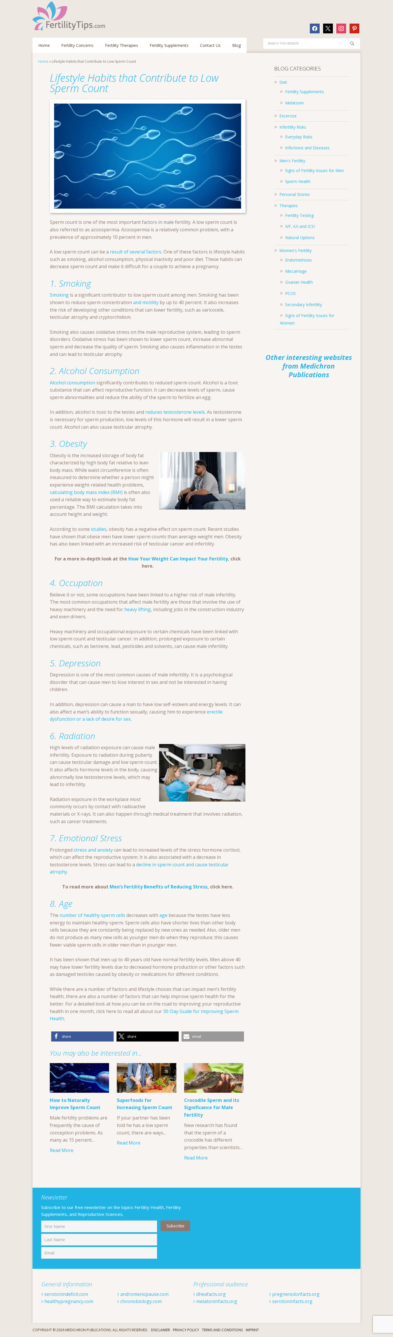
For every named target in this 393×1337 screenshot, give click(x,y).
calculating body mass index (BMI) (86, 492)
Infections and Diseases (307, 147)
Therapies (288, 205)
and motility (146, 302)
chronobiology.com (140, 1301)
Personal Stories (294, 194)
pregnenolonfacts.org (295, 1294)
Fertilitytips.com (70, 15)
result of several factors (135, 252)
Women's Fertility (295, 250)
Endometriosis (298, 260)
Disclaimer (160, 1330)
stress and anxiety (93, 850)
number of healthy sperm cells (92, 915)
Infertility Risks (292, 127)
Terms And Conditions (222, 1330)
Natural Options (300, 237)
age (163, 915)
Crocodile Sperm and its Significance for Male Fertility (211, 1107)
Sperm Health (297, 181)
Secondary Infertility (303, 304)
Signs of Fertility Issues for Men (314, 170)
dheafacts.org (210, 1294)
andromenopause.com (144, 1294)
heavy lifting (137, 609)
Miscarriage (296, 271)
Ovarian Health (299, 282)
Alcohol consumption (72, 382)
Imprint (252, 1330)
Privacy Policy (186, 1330)
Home (43, 61)
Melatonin (294, 103)
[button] (82, 1036)
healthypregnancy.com (68, 1301)
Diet (283, 82)
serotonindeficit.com (65, 1294)
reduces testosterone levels (175, 412)
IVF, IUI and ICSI (300, 226)
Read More (61, 1150)
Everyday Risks (298, 137)
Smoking (59, 295)
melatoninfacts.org (216, 1301)
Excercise (288, 116)
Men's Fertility (292, 160)
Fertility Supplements (304, 91)
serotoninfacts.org (291, 1301)
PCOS (290, 293)
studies (98, 529)
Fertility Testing (299, 215)
